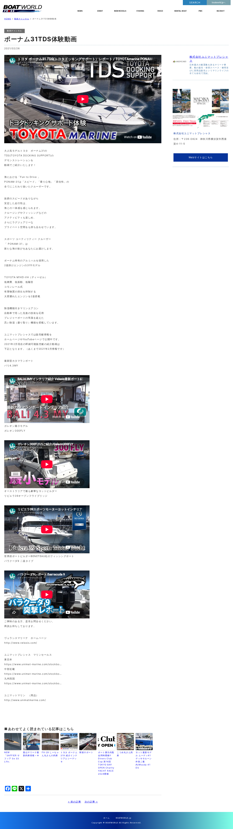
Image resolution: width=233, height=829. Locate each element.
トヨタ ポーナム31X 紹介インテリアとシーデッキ (69, 757)
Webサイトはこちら (201, 157)
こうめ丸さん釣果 (125, 754)
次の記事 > (91, 801)
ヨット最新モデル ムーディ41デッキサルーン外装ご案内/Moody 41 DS (144, 760)
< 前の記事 (74, 801)
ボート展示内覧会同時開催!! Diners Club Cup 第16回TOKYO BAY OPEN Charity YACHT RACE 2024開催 (106, 763)
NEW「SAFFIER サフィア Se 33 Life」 (12, 757)
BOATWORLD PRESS (37, 8)
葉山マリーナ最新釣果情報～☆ (31, 754)
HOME (7, 19)
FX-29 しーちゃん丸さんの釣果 (50, 754)
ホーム (106, 818)
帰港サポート (86, 752)
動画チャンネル (21, 19)
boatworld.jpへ (218, 2)
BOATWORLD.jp (123, 818)
